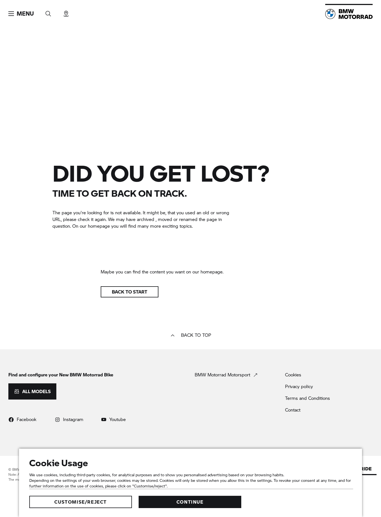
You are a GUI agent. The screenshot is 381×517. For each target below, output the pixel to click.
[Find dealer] (66, 12)
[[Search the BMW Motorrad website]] (48, 12)
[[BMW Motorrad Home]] (349, 14)
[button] (21, 14)
